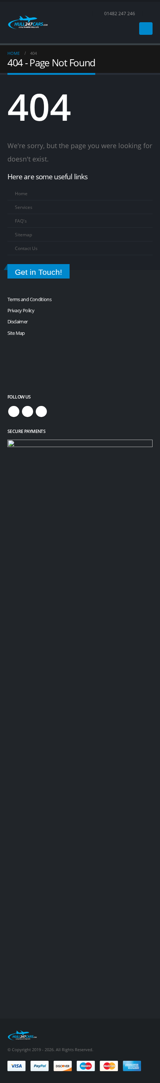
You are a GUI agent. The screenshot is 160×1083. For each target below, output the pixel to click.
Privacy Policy (20, 310)
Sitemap (23, 234)
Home (21, 193)
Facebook (13, 411)
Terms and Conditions (29, 299)
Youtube (41, 411)
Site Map (16, 333)
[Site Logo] (27, 22)
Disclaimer (17, 321)
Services (23, 207)
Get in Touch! (38, 272)
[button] (149, 13)
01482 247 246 (119, 13)
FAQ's (21, 221)
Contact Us (26, 248)
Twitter (27, 411)
